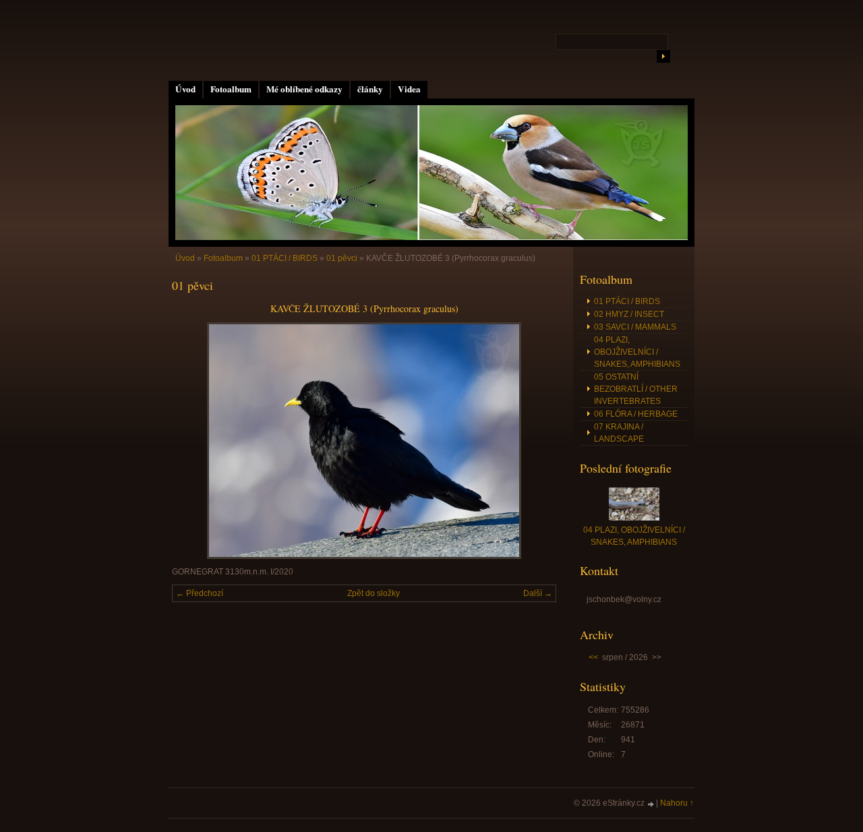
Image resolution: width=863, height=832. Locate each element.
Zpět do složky (373, 593)
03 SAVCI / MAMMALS (635, 327)
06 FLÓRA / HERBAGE (636, 414)
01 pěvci (341, 258)
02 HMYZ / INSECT (629, 314)
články (370, 89)
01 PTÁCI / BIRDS (284, 258)
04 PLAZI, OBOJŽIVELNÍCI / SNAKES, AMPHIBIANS (637, 352)
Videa (409, 89)
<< (593, 657)
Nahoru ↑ (677, 803)
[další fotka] (534, 440)
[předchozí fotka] (194, 440)
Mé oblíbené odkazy (304, 89)
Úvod (185, 89)
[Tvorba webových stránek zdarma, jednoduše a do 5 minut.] (651, 804)
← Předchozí (199, 593)
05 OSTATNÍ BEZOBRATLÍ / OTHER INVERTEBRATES (636, 389)
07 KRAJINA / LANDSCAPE (619, 433)
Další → (537, 593)
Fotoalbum (230, 89)
